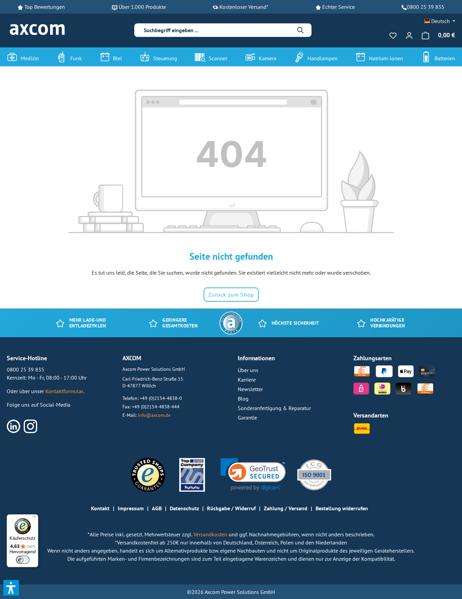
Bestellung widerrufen (342, 508)
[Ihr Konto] (409, 35)
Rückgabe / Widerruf (231, 508)
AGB (157, 508)
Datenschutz (184, 508)
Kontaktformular (64, 391)
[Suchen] (300, 30)
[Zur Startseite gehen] (37, 29)
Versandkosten (211, 534)
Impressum (131, 508)
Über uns (248, 370)
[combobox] (218, 30)
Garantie (247, 417)
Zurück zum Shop (231, 294)
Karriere (247, 379)
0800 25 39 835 (425, 6)
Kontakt (100, 508)
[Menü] (34, 518)
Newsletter (250, 389)
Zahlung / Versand (285, 508)
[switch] (22, 560)
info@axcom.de (154, 415)
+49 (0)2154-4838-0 (161, 398)
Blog (243, 398)
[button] (253, 474)
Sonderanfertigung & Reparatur (274, 408)
